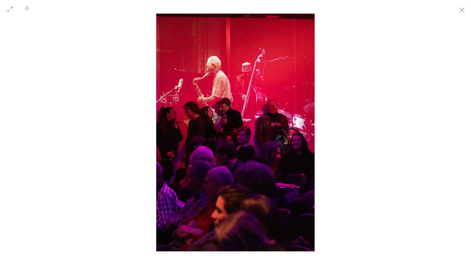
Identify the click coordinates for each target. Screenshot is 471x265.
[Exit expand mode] (461, 10)
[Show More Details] (27, 10)
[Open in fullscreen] (9, 9)
